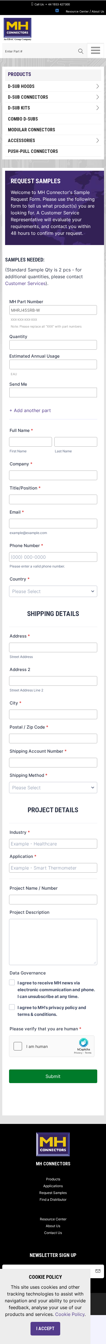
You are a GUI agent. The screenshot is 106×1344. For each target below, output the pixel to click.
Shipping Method (28, 775)
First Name (18, 451)
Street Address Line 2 (26, 690)
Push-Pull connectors (33, 151)
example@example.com (28, 533)
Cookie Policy (70, 1314)
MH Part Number (26, 301)
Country (20, 579)
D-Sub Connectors (28, 97)
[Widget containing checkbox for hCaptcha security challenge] (51, 1046)
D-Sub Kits (19, 108)
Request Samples (53, 1193)
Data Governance (28, 973)
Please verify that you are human (45, 1028)
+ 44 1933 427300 (57, 4)
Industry (20, 832)
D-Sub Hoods (21, 86)
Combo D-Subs (23, 119)
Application (23, 856)
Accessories (21, 140)
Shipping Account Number (38, 751)
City (15, 703)
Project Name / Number (34, 888)
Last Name (63, 451)
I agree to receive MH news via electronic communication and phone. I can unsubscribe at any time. (56, 989)
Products (53, 1179)
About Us (98, 11)
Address (20, 636)
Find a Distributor (53, 1199)
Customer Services (25, 283)
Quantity (18, 336)
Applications (53, 1186)
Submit (53, 1076)
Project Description (29, 912)
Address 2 (20, 669)
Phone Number (26, 545)
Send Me (18, 384)
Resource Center (77, 11)
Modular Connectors (31, 129)
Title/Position (25, 488)
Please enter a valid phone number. (37, 566)
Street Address (21, 657)
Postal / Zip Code (29, 727)
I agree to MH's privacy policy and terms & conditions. (52, 1011)
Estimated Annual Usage (34, 356)
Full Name (21, 430)
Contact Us (53, 1233)
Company (21, 464)
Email (17, 512)
